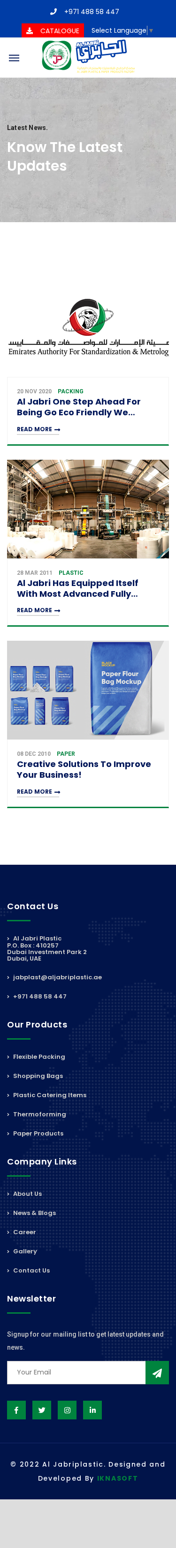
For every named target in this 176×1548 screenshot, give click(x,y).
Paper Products (37, 1133)
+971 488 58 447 (91, 11)
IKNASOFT (117, 1478)
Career (24, 1232)
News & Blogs (34, 1212)
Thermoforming (39, 1114)
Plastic (71, 573)
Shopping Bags (37, 1075)
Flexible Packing (38, 1057)
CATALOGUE (59, 31)
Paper (66, 754)
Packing (71, 391)
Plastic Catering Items (49, 1095)
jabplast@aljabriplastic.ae (57, 977)
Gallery (24, 1251)
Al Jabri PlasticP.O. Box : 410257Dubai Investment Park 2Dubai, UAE (47, 949)
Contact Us (31, 1270)
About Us (27, 1194)
